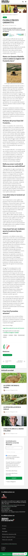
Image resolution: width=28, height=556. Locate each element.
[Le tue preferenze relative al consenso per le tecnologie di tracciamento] (25, 553)
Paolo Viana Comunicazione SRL (8, 505)
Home (4, 14)
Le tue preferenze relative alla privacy (9, 543)
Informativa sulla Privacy (11, 470)
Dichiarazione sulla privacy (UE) (9, 534)
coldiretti (5, 335)
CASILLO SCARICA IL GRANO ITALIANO (13, 430)
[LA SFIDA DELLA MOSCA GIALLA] (14, 399)
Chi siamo (4, 526)
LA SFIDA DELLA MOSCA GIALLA (12, 408)
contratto (11, 335)
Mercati (4, 17)
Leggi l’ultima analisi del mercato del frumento (13, 328)
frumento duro (21, 335)
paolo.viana (7, 390)
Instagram (11, 332)
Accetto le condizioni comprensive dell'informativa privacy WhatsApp (12, 457)
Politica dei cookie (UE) (7, 539)
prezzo (4, 337)
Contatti (4, 528)
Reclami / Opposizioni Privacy (8, 537)
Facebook (3, 548)
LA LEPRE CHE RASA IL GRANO (11, 386)
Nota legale (4, 531)
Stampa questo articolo (9, 366)
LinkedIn (3, 550)
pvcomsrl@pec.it (6, 507)
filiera (15, 335)
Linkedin (17, 332)
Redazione (7, 25)
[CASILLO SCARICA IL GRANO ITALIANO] (14, 421)
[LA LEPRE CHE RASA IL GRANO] (14, 377)
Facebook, (6, 332)
